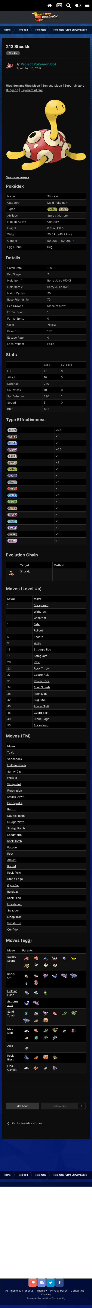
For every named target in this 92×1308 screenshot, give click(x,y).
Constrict (40, 617)
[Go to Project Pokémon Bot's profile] (9, 65)
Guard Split (41, 712)
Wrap (37, 643)
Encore (38, 637)
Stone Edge (41, 719)
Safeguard (40, 656)
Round (11, 866)
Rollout (38, 630)
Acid (10, 1045)
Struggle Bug (42, 649)
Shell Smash (42, 687)
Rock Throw (42, 668)
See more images (17, 177)
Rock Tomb (14, 841)
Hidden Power (16, 765)
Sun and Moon (52, 85)
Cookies (46, 1294)
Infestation (14, 904)
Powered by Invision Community (46, 1298)
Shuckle (25, 571)
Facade (12, 847)
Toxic (10, 752)
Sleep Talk (14, 917)
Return (11, 809)
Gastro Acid (41, 674)
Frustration (14, 790)
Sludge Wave (15, 822)
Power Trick (41, 681)
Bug (49, 247)
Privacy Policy (59, 1290)
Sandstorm (14, 834)
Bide (37, 624)
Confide (12, 929)
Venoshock (14, 759)
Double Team (16, 815)
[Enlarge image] (46, 134)
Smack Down (15, 796)
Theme (41, 1290)
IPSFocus (27, 1290)
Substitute (14, 923)
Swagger (13, 910)
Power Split (41, 706)
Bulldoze (13, 891)
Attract (11, 860)
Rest (37, 662)
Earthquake (14, 803)
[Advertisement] (46, 1233)
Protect (12, 777)
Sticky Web (41, 605)
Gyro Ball (13, 885)
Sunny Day (14, 771)
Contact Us (77, 1290)
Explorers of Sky (32, 90)
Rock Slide (40, 693)
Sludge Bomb (16, 828)
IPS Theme (11, 1290)
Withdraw (40, 611)
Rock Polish (14, 872)
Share (23, 1106)
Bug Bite (39, 700)
